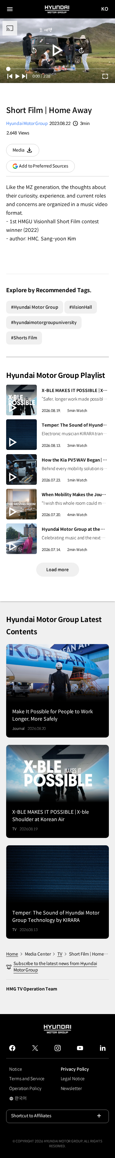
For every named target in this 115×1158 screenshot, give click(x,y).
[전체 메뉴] (9, 9)
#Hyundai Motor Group (34, 307)
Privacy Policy (75, 1069)
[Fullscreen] (105, 76)
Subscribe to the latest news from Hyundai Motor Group (55, 967)
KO (105, 9)
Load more (57, 569)
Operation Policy (25, 1088)
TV (59, 954)
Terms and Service (26, 1078)
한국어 (25, 1099)
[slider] (57, 68)
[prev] (9, 76)
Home (12, 954)
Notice (15, 1069)
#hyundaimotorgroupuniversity (44, 322)
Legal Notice (73, 1078)
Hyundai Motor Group (27, 123)
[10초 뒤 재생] (34, 50)
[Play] (57, 50)
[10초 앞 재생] (81, 50)
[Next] (24, 76)
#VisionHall (80, 307)
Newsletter (71, 1088)
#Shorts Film (24, 338)
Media (26, 151)
